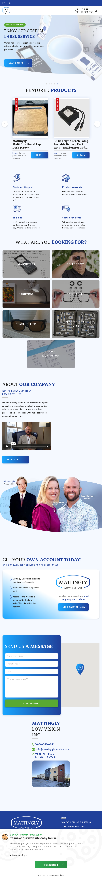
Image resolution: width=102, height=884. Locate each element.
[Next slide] (97, 124)
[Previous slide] (5, 124)
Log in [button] (15, 153)
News (63, 817)
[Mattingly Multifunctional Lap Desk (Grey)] (30, 118)
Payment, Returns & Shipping (76, 822)
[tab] (46, 83)
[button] (85, 10)
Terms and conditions (73, 827)
